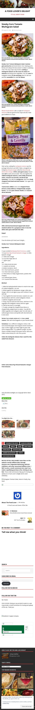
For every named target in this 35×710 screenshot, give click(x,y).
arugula (5, 446)
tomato (21, 453)
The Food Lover (17, 30)
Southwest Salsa (6, 428)
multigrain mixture (21, 166)
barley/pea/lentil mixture (18, 251)
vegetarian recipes (8, 456)
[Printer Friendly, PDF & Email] (6, 398)
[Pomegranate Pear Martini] (25, 681)
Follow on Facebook (9, 588)
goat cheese (27, 446)
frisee (19, 446)
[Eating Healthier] (5, 657)
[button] (33, 19)
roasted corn (17, 449)
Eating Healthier (14, 654)
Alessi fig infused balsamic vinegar (16, 253)
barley (13, 446)
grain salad (6, 449)
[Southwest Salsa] (8, 424)
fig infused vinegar (11, 170)
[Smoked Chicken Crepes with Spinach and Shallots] (9, 681)
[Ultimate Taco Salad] (8, 434)
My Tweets (5, 600)
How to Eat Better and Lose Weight (14, 650)
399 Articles (21, 502)
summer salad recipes (9, 453)
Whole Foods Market (8, 110)
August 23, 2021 (7, 30)
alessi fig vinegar (26, 443)
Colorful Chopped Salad (23, 428)
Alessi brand (26, 170)
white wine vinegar (7, 172)
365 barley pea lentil (12, 443)
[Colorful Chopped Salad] (23, 424)
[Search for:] (17, 570)
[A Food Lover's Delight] (17, 7)
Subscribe (6, 583)
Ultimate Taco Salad (7, 438)
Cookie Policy (6, 703)
